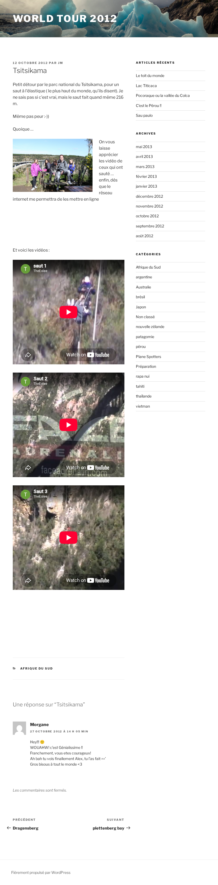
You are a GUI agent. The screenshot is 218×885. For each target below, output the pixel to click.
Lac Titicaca (146, 85)
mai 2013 (144, 146)
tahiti (140, 386)
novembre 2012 (149, 206)
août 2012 (144, 236)
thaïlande (144, 396)
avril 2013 (144, 156)
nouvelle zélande (150, 326)
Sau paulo (144, 115)
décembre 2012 (149, 196)
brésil (140, 297)
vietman (143, 406)
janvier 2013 (146, 186)
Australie (143, 287)
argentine (144, 277)
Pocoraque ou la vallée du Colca (163, 95)
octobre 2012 (147, 216)
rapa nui (142, 376)
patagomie (145, 336)
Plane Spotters (148, 356)
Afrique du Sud (36, 668)
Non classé (145, 316)
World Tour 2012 (65, 18)
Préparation (146, 366)
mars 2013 (145, 166)
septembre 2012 (150, 226)
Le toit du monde (150, 75)
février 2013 (146, 176)
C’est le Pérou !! (148, 105)
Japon (141, 307)
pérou (141, 346)
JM (60, 63)
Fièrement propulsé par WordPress (40, 872)
